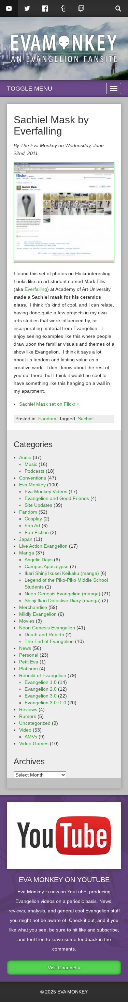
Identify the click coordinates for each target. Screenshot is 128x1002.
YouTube (9, 8)
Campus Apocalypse (47, 566)
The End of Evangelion (49, 641)
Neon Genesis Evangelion (47, 627)
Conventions (32, 478)
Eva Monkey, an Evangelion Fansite (64, 48)
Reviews (28, 709)
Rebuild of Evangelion (42, 675)
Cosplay (33, 518)
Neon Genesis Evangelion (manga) (62, 593)
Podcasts (34, 471)
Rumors (27, 716)
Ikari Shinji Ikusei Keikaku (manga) (62, 573)
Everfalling (36, 289)
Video (25, 730)
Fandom (47, 418)
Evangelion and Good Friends (57, 498)
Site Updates (38, 505)
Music (31, 464)
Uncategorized (35, 723)
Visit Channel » (64, 967)
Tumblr (63, 8)
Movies (26, 621)
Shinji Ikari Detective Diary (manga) (63, 600)
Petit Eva (28, 661)
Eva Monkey (32, 484)
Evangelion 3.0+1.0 (45, 702)
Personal (28, 655)
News (25, 648)
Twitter (27, 8)
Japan (25, 539)
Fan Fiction (37, 532)
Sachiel (86, 418)
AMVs (31, 736)
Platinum (28, 668)
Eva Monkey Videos (46, 491)
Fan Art (32, 525)
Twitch (81, 8)
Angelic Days (39, 559)
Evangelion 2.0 (41, 689)
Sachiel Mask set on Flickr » (49, 404)
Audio (25, 457)
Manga (26, 552)
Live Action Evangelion (43, 546)
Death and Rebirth (44, 634)
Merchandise (33, 607)
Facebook (45, 8)
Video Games (33, 743)
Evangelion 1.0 (41, 682)
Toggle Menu (29, 88)
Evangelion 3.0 (41, 696)
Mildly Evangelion (38, 614)
